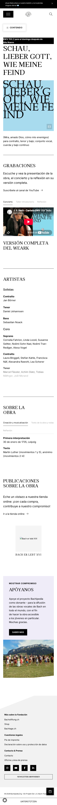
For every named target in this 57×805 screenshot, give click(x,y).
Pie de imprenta (11, 740)
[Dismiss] (53, 3)
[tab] (8, 202)
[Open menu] (8, 14)
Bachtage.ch (10, 728)
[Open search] (51, 14)
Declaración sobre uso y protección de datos (25, 744)
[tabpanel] (28, 228)
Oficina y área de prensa (15, 760)
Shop (6, 724)
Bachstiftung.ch (11, 719)
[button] (5, 800)
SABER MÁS (18, 632)
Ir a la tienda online (14, 513)
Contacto (8, 755)
